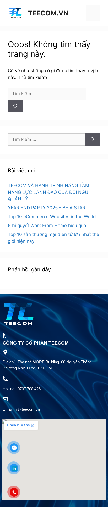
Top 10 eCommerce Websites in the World (52, 216)
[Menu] (93, 13)
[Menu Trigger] (13, 11)
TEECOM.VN (48, 13)
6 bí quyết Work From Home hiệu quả (47, 225)
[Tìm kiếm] (15, 106)
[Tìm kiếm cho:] (47, 93)
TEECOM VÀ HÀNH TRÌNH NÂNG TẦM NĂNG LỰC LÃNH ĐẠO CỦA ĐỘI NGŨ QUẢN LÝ (48, 192)
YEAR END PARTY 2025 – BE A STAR (46, 207)
